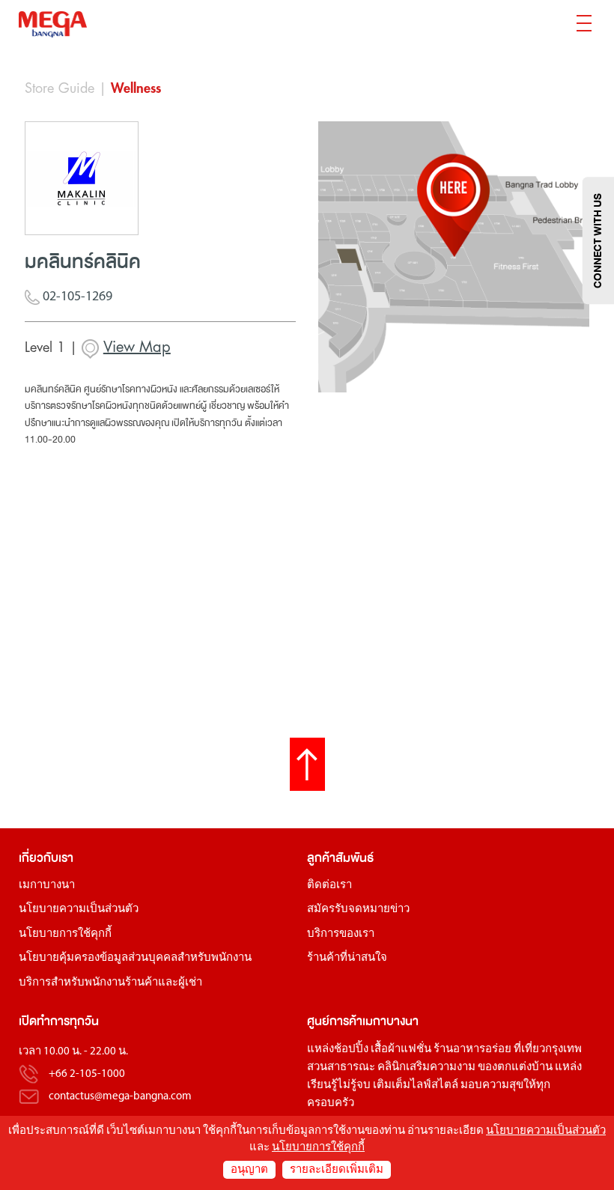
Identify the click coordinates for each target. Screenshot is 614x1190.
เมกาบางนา (47, 885)
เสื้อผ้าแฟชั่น (401, 1049)
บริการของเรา (340, 934)
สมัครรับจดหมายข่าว (358, 909)
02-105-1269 (76, 297)
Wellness (136, 88)
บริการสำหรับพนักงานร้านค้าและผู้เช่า (110, 983)
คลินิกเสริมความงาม (426, 1067)
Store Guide (59, 88)
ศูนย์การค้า (334, 1021)
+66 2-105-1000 (87, 1074)
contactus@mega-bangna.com (120, 1096)
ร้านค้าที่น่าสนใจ (347, 958)
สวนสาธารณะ (341, 1067)
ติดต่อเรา (329, 885)
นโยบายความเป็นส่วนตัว (79, 909)
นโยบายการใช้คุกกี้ (65, 934)
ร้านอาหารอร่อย (472, 1049)
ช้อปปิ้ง (351, 1049)
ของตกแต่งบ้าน (515, 1067)
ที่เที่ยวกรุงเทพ (548, 1049)
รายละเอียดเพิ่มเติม (336, 1170)
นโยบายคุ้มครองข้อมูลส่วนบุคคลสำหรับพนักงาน (135, 958)
